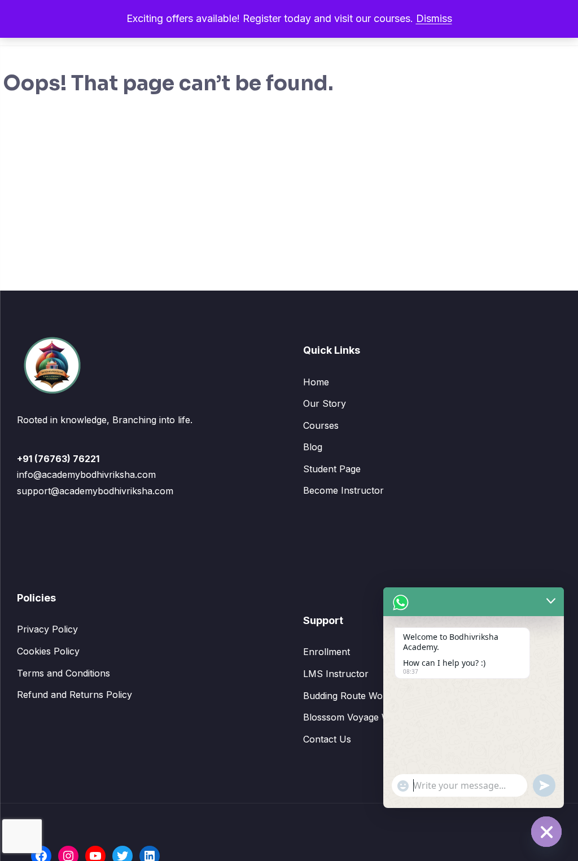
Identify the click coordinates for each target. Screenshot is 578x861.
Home (316, 382)
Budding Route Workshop (358, 695)
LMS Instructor (336, 673)
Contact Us (327, 739)
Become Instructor (343, 490)
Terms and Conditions (63, 673)
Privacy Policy (47, 629)
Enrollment (326, 651)
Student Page (332, 469)
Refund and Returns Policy (74, 694)
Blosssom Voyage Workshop (364, 717)
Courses (321, 425)
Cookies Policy (48, 651)
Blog (312, 447)
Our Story (324, 403)
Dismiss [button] (434, 18)
